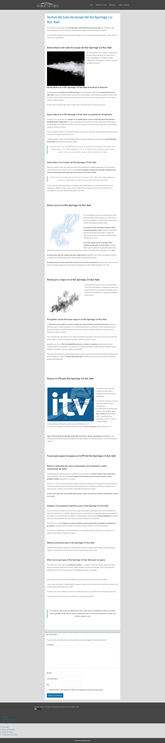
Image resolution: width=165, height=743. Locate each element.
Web (48, 684)
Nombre (49, 673)
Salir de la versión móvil (82, 740)
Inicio (91, 5)
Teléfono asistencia (123, 5)
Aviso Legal (5, 717)
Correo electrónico (52, 679)
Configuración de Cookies (9, 734)
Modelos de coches (101, 5)
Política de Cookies (7, 722)
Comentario (50, 645)
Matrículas (112, 5)
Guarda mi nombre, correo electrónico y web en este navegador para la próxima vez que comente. (76, 690)
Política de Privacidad (8, 719)
